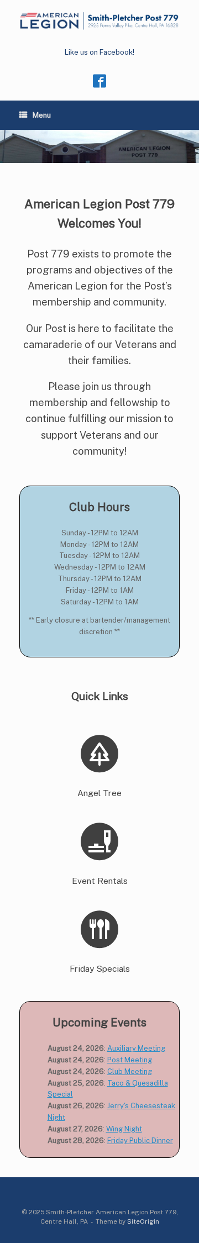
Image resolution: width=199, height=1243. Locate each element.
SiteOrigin (143, 1221)
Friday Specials (100, 968)
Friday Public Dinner (140, 1140)
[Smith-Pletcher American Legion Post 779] (99, 20)
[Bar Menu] (99, 753)
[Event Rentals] (99, 841)
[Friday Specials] (99, 929)
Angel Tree (99, 793)
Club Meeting (129, 1071)
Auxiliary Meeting (136, 1048)
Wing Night (124, 1129)
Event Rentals (100, 881)
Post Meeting (129, 1060)
